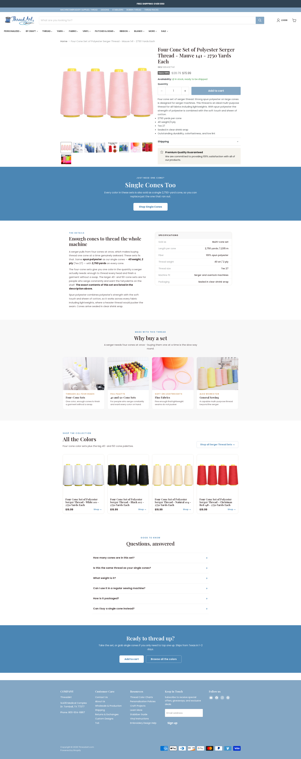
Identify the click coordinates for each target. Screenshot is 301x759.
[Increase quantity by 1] (185, 91)
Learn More (136, 710)
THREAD (46, 31)
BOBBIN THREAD (134, 10)
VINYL (86, 31)
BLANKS (138, 31)
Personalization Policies (143, 701)
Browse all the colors (164, 659)
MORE (152, 31)
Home (63, 41)
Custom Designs (104, 718)
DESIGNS (105, 10)
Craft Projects (137, 705)
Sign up (172, 723)
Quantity (163, 84)
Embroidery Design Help (143, 723)
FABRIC (73, 31)
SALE (163, 31)
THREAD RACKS (151, 10)
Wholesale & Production (108, 705)
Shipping (100, 710)
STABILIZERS (117, 10)
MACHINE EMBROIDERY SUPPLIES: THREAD (79, 10)
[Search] (260, 20)
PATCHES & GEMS (104, 31)
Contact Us (101, 697)
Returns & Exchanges (107, 714)
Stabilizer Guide (138, 714)
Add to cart (131, 659)
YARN (60, 31)
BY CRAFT (31, 31)
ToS (97, 723)
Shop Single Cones (150, 206)
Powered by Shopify (70, 750)
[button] (66, 147)
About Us (100, 701)
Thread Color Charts (141, 697)
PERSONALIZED (12, 31)
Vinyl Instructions (139, 718)
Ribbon (124, 31)
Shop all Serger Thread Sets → (217, 444)
